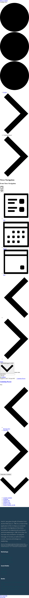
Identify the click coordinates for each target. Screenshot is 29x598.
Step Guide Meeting (7, 562)
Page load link (3, 595)
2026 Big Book (5, 555)
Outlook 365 (6, 500)
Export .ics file (7, 503)
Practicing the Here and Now (9, 589)
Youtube (3, 569)
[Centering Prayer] (3, 377)
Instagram (4, 574)
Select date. (17, 372)
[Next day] (16, 359)
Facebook (4, 571)
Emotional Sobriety (7, 557)
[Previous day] (16, 317)
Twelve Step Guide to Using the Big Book (13, 586)
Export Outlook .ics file (9, 505)
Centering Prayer (5, 382)
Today (1, 361)
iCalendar (5, 499)
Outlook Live (6, 502)
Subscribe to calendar (6, 474)
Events (5, 92)
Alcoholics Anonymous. (5, 547)
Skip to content (4, 0)
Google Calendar (7, 497)
